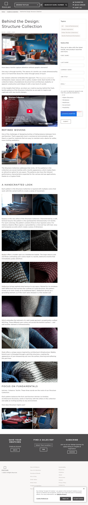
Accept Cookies (78, 498)
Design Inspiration (67, 29)
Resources (61, 469)
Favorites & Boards (35, 473)
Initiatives (61, 472)
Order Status (33, 479)
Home (3, 11)
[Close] (84, 489)
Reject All (65, 498)
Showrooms (62, 477)
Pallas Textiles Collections (70, 32)
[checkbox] (72, 101)
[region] (60, 494)
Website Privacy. (62, 494)
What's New (33, 482)
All (62, 26)
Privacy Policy (62, 482)
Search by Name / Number (54, 5)
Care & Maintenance (71, 26)
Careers (61, 480)
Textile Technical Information (71, 36)
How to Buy (33, 476)
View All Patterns (34, 467)
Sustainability (62, 467)
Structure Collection (46, 78)
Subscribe (72, 452)
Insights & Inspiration (12, 11)
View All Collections (35, 470)
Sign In (15, 450)
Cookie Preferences (42, 498)
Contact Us (62, 485)
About (60, 475)
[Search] (66, 5)
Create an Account (15, 446)
